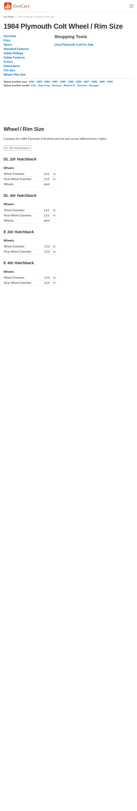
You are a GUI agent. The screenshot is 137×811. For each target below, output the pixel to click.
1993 (39, 81)
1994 (31, 81)
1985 (102, 81)
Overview (10, 36)
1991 (55, 81)
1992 (47, 81)
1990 (63, 81)
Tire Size (9, 70)
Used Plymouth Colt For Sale (73, 44)
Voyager (94, 85)
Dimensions (12, 66)
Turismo (82, 85)
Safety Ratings (13, 53)
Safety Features (14, 57)
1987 (86, 81)
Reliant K (69, 85)
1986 (94, 81)
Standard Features (16, 48)
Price (7, 40)
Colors (8, 61)
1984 (110, 81)
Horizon (57, 85)
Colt (33, 85)
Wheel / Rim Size (15, 74)
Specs (8, 44)
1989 (70, 81)
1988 (78, 81)
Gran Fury (44, 85)
